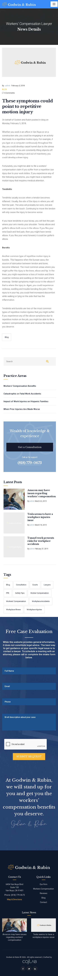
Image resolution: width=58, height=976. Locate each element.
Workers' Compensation (16, 601)
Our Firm (43, 884)
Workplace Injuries (34, 610)
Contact (43, 902)
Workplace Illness (13, 610)
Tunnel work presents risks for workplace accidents (40, 540)
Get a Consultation (30, 447)
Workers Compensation (43, 889)
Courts (35, 585)
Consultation (21, 585)
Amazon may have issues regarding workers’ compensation (41, 493)
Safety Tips (19, 593)
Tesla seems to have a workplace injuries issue (40, 517)
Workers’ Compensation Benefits (20, 386)
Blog (4, 89)
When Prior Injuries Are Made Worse (22, 409)
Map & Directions (14, 899)
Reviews (43, 893)
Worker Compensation (39, 593)
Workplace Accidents (41, 601)
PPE (7, 593)
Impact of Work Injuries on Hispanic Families (26, 401)
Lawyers (47, 585)
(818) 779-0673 (30, 463)
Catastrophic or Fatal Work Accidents (22, 393)
